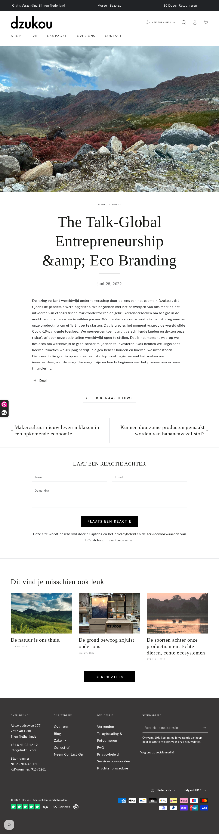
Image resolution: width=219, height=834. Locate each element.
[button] (183, 22)
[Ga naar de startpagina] (31, 22)
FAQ (100, 747)
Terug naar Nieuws (112, 398)
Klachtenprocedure (112, 768)
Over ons (61, 726)
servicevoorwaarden (163, 534)
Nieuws (114, 204)
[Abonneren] (205, 727)
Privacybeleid (108, 754)
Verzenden (105, 726)
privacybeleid (125, 534)
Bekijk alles (110, 677)
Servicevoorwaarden (113, 761)
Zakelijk (60, 740)
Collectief (62, 747)
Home (102, 204)
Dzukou (164, 300)
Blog (57, 733)
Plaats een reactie (109, 521)
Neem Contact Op (68, 754)
